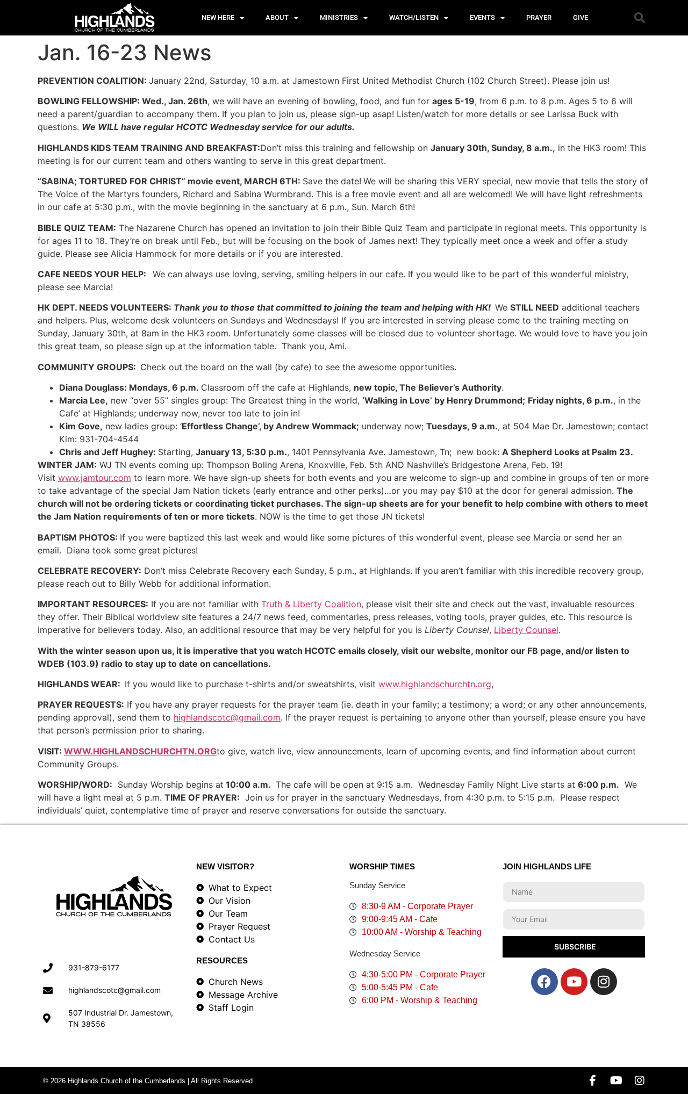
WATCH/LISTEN (414, 17)
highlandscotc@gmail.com (227, 717)
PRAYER (538, 17)
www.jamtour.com (94, 477)
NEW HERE (218, 17)
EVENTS (482, 17)
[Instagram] (603, 981)
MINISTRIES (339, 17)
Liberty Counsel (526, 629)
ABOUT (277, 17)
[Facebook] (544, 981)
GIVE (580, 17)
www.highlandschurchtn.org (434, 684)
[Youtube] (574, 981)
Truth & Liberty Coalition (311, 604)
